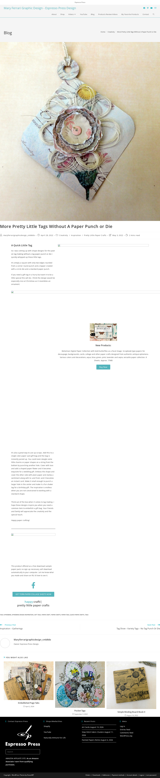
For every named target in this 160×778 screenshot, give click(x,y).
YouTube (47, 732)
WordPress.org (126, 736)
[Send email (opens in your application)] (155, 8)
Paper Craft (46, 615)
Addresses (106, 775)
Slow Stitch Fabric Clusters (93, 732)
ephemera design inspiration (23, 615)
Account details (132, 775)
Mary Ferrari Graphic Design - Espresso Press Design (40, 8)
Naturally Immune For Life (55, 737)
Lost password (151, 775)
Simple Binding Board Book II (131, 712)
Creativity (63, 235)
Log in (122, 726)
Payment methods (118, 775)
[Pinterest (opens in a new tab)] (148, 8)
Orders (88, 775)
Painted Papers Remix (91, 740)
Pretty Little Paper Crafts (95, 235)
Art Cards (86, 727)
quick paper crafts (77, 615)
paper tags (65, 615)
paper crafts (56, 615)
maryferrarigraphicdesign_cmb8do (19, 235)
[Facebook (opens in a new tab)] (144, 8)
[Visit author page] (5, 643)
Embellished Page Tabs (28, 703)
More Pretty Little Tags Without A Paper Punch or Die (136, 32)
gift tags (37, 615)
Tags (86, 615)
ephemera (7, 615)
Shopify (47, 726)
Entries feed (125, 729)
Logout (141, 775)
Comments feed (126, 732)
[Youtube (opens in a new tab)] (152, 8)
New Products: (103, 345)
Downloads (96, 775)
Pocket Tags (80, 710)
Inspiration (76, 235)
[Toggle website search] (153, 14)
